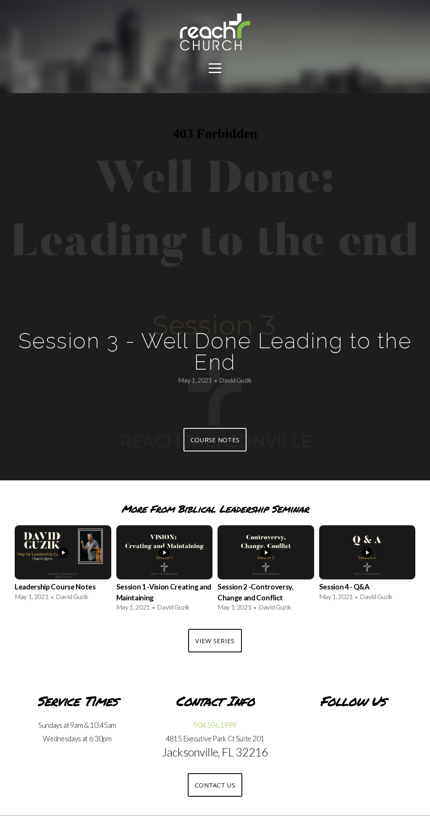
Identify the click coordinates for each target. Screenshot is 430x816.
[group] (63, 565)
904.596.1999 (215, 725)
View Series (214, 640)
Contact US (215, 785)
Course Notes (215, 439)
